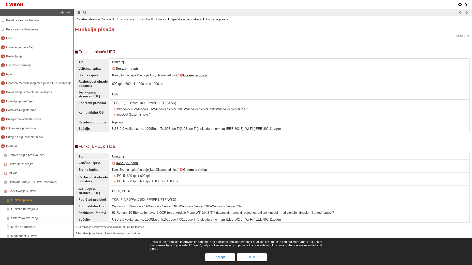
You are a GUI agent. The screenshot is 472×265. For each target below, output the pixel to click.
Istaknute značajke (21, 164)
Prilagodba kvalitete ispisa (23, 119)
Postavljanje (14, 56)
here (169, 245)
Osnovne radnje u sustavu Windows (33, 182)
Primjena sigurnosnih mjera (24, 137)
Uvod (9, 38)
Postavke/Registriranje (21, 110)
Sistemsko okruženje (25, 218)
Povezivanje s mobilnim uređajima (29, 92)
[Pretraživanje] (85, 12)
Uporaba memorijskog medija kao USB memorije (39, 83)
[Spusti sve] (68, 12)
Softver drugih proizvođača (26, 155)
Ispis (9, 74)
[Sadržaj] (78, 12)
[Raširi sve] (62, 12)
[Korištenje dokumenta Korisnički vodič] (466, 4)
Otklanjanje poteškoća (21, 128)
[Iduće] (466, 12)
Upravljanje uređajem (20, 101)
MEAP (13, 173)
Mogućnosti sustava (24, 236)
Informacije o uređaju (20, 47)
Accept (220, 257)
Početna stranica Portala (22, 20)
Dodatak (11, 146)
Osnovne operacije (18, 65)
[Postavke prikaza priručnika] (460, 4)
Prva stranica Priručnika (22, 29)
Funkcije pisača (21, 200)
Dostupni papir (127, 68)
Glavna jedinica (195, 75)
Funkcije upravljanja (24, 209)
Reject (252, 257)
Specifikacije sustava (23, 191)
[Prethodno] (460, 12)
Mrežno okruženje (23, 227)
